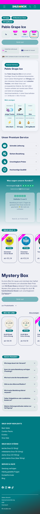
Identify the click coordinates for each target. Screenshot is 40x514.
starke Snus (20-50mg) (10, 455)
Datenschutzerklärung (8, 500)
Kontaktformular (8, 475)
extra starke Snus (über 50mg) (13, 458)
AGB (3, 502)
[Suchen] (30, 6)
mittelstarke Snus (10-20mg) (12, 452)
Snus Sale (5, 438)
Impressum (5, 505)
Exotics (4, 435)
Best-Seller (6, 428)
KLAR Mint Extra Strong (25, 335)
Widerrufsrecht (6, 497)
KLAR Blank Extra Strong (8, 335)
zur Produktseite (8, 306)
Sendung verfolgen (9, 468)
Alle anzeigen (34, 313)
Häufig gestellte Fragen (10, 472)
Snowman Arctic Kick (25, 252)
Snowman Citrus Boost (8, 252)
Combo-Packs (7, 431)
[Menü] (4, 6)
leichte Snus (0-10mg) (10, 448)
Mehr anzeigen (10, 100)
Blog (3, 478)
